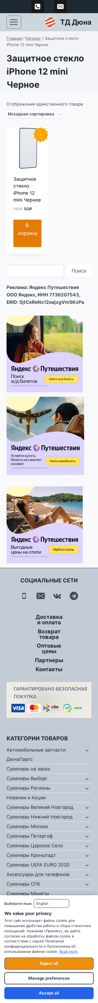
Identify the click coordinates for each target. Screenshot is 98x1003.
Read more (68, 951)
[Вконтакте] (57, 595)
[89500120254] (37, 6)
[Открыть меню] (14, 22)
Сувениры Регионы (28, 788)
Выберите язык (18, 903)
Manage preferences (49, 978)
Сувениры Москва (27, 826)
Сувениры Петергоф (30, 836)
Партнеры (49, 660)
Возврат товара (49, 634)
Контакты (49, 669)
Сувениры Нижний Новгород (40, 817)
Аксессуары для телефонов (38, 874)
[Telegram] (74, 595)
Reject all (49, 963)
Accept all (49, 993)
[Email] (40, 595)
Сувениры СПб (23, 884)
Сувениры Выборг (27, 778)
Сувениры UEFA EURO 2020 (38, 865)
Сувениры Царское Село (35, 845)
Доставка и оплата (49, 620)
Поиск (79, 271)
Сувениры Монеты (28, 893)
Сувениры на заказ (28, 769)
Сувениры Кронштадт (31, 855)
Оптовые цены (49, 648)
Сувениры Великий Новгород (40, 807)
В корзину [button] (28, 229)
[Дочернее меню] (86, 750)
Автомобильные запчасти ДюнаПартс (36, 754)
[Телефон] (24, 595)
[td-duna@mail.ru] (60, 6)
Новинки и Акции (26, 797)
